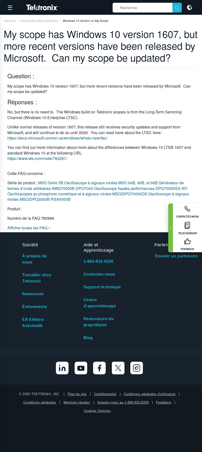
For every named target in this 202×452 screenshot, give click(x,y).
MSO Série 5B (51, 183)
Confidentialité (105, 394)
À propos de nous (34, 259)
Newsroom (33, 294)
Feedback (163, 402)
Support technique (102, 287)
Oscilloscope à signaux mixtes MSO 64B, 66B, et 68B (111, 183)
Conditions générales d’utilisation (150, 394)
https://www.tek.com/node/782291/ (37, 158)
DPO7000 (85, 188)
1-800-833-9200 (99, 261)
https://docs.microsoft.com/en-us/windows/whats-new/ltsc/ (57, 138)
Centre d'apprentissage (100, 303)
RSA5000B (61, 199)
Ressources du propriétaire (99, 322)
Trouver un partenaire (176, 256)
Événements (34, 307)
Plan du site (77, 394)
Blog (88, 338)
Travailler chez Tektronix (36, 278)
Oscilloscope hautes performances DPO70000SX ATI (140, 188)
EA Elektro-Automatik (33, 322)
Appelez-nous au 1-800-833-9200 (123, 402)
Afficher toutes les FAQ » (28, 228)
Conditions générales (39, 402)
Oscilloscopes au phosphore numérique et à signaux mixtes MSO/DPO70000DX (77, 194)
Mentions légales (77, 402)
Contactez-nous (99, 274)
